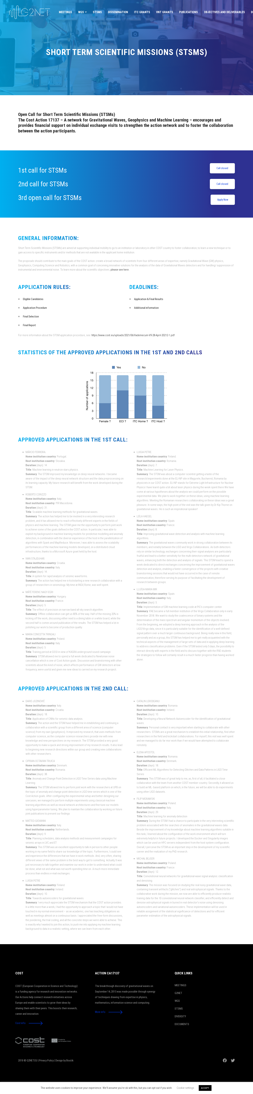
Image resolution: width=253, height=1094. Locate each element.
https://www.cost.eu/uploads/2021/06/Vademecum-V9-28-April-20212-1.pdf (133, 335)
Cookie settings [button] (185, 1088)
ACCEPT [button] (205, 1088)
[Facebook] (224, 1060)
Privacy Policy (46, 1060)
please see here (120, 269)
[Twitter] (232, 1060)
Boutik (70, 1060)
